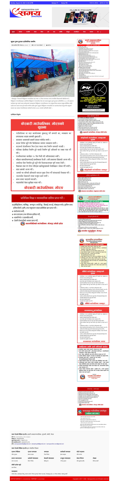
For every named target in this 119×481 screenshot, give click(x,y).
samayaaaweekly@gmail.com (22, 444)
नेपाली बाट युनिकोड (94, 3)
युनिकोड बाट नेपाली (104, 3)
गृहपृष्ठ (13, 32)
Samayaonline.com (92, 479)
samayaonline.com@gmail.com (55, 444)
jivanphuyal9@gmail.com (39, 444)
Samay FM (64, 3)
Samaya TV (55, 3)
